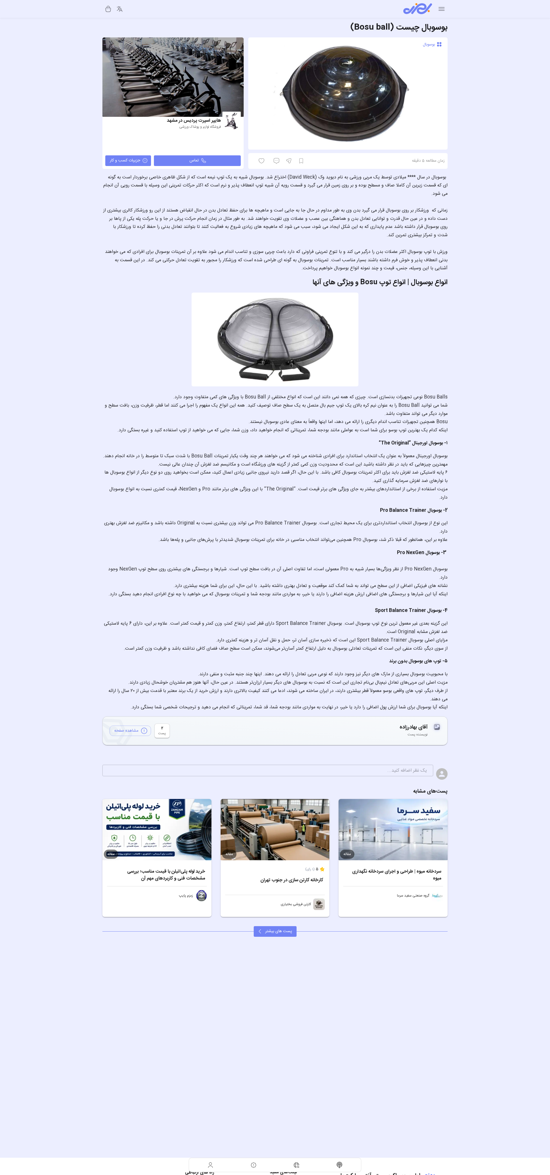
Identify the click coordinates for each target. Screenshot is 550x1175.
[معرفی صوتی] (339, 1165)
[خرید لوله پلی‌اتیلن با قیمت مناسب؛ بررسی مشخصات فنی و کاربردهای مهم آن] (156, 829)
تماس (194, 160)
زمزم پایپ (186, 895)
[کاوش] (296, 1165)
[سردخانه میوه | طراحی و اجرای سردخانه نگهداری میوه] (393, 829)
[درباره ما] (253, 1165)
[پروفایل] (210, 1165)
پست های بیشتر (278, 931)
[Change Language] (119, 9)
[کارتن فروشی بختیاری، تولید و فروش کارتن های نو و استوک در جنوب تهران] (319, 904)
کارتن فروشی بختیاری (296, 904)
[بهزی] (417, 9)
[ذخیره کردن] (301, 160)
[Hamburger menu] (442, 9)
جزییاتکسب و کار (125, 160)
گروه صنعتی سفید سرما (413, 895)
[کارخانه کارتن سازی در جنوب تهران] (275, 829)
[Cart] (108, 9)
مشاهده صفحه (126, 730)
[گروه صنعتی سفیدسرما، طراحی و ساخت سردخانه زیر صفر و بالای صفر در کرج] (437, 895)
